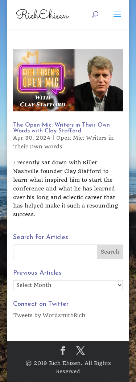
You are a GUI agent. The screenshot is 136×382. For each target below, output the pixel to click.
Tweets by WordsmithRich (49, 315)
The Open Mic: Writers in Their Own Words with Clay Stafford (61, 128)
